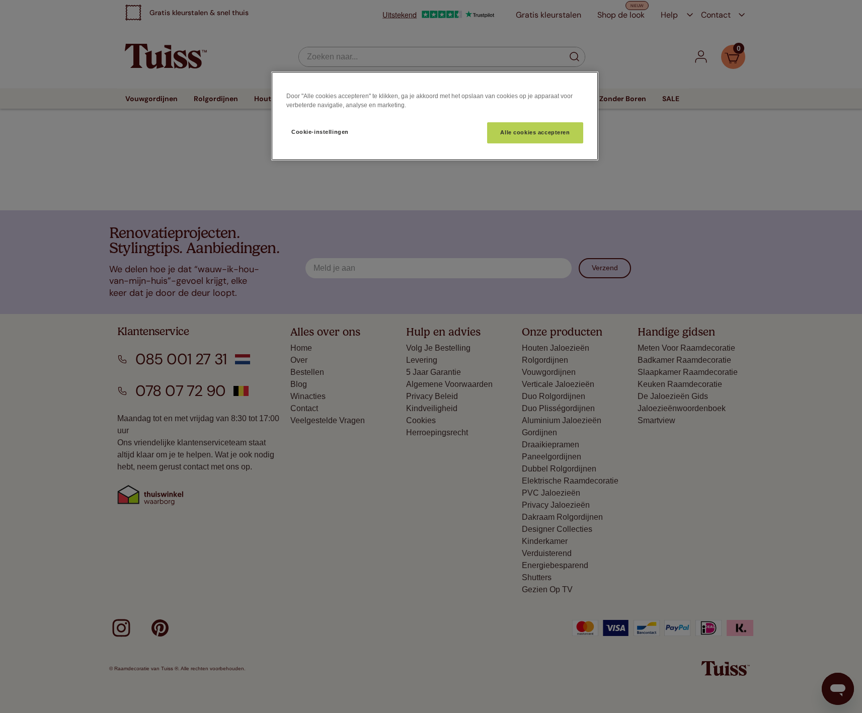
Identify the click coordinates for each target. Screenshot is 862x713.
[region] (434, 116)
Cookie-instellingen (320, 132)
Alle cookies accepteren (535, 132)
